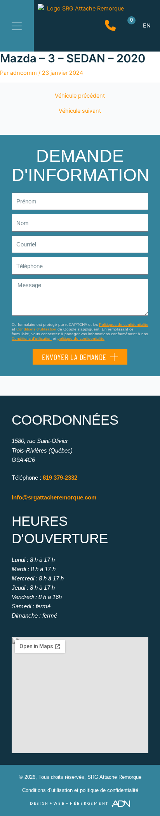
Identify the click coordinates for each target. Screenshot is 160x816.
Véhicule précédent (80, 96)
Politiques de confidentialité (123, 324)
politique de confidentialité (80, 338)
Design (39, 803)
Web (59, 803)
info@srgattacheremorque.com (54, 497)
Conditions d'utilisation (36, 329)
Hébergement (89, 803)
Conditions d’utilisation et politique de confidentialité (80, 790)
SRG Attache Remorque (114, 777)
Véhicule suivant (80, 111)
